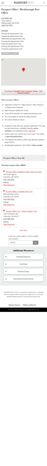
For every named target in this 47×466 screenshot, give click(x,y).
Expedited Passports (23, 257)
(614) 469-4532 (8, 199)
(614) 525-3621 (8, 179)
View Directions (8, 185)
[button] (23, 70)
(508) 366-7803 (6, 25)
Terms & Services (29, 305)
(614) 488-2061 (8, 219)
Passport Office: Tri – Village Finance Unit (21, 211)
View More (23, 230)
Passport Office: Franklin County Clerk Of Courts (24, 172)
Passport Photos (23, 271)
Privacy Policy (14, 305)
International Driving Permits (23, 279)
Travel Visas (23, 264)
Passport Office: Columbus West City (19, 191)
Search (35, 243)
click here (32, 131)
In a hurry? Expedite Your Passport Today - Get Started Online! (23, 92)
